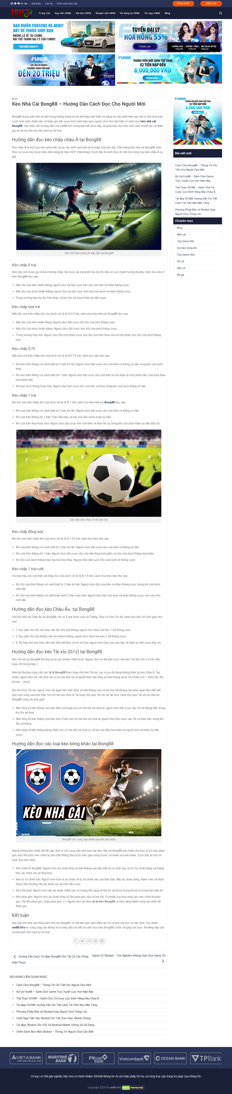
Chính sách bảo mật (67, 3)
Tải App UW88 (152, 13)
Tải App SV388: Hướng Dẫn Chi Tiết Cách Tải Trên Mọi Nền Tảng (56, 1005)
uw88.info (18, 927)
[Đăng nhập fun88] (169, 70)
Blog (167, 13)
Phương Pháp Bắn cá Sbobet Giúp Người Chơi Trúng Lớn (51, 1011)
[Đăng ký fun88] (197, 120)
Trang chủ (44, 13)
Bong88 (109, 402)
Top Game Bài (185, 241)
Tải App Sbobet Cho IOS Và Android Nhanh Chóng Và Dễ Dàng (55, 1025)
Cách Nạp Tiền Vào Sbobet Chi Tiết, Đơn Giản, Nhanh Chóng (53, 1018)
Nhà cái (181, 234)
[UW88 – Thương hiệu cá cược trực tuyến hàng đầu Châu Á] (21, 13)
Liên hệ (49, 3)
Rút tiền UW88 (83, 13)
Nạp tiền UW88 (63, 13)
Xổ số (180, 261)
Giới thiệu (36, 3)
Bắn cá (181, 268)
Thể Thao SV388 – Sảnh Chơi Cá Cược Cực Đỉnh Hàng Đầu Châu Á (57, 998)
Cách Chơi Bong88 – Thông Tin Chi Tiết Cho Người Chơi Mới (53, 985)
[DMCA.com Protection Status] (133, 1087)
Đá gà (180, 274)
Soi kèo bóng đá (186, 248)
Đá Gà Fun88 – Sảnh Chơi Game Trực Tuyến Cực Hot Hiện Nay (55, 991)
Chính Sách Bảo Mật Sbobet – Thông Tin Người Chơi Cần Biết (54, 1031)
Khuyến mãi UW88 (105, 13)
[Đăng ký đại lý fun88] (62, 36)
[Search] (220, 13)
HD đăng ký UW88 (130, 13)
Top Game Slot (186, 254)
